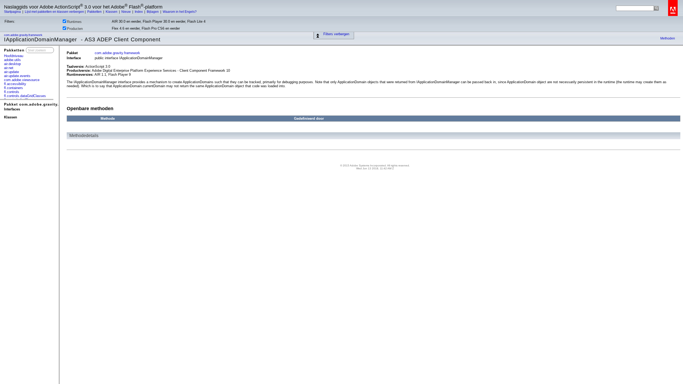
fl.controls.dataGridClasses (25, 96)
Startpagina (13, 12)
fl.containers (13, 88)
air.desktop (12, 64)
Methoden (667, 38)
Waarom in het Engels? (180, 12)
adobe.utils (12, 60)
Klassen (112, 12)
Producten (75, 29)
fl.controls (11, 92)
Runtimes (74, 22)
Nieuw (126, 12)
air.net (8, 68)
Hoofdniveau (13, 56)
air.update (11, 72)
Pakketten (94, 12)
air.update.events (17, 76)
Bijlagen (153, 12)
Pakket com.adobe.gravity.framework (42, 104)
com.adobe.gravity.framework (23, 35)
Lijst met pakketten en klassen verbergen (54, 12)
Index (139, 12)
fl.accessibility (15, 84)
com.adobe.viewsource (21, 80)
